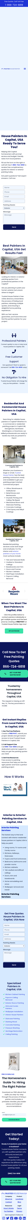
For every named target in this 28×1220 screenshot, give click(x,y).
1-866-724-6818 (14, 4)
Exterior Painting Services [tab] (10, 895)
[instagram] (3, 1218)
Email (3, 1112)
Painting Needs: (9, 205)
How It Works (9, 1208)
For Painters (8, 1211)
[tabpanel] (14, 862)
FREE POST (13, 733)
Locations (19, 1199)
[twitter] (7, 1218)
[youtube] (16, 1218)
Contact (8, 1202)
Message (6, 212)
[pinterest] (20, 1218)
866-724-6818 (14, 666)
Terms (19, 1208)
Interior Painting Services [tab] (10, 829)
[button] (24, 68)
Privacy (19, 1211)
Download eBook (14, 1120)
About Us (8, 1199)
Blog (19, 1202)
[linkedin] (24, 1218)
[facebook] (11, 1218)
